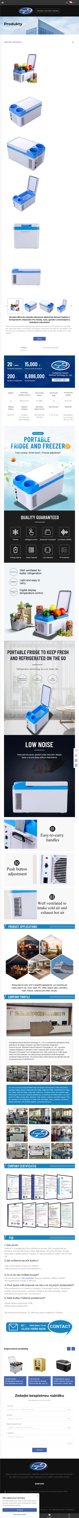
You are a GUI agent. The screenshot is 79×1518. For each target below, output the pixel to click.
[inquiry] (76, 750)
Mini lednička (27, 1278)
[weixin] (76, 765)
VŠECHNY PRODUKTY (13, 42)
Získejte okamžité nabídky (48, 11)
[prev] (6, 306)
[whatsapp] (76, 755)
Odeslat (39, 1450)
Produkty (23, 28)
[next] (71, 306)
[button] (68, 1348)
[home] (26, 11)
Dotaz (39, 339)
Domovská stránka (11, 28)
